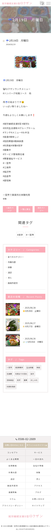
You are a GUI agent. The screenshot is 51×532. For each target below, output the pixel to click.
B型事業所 (19, 367)
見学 (18, 380)
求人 (10, 277)
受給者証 (10, 380)
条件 (32, 374)
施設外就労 (13, 283)
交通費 (9, 374)
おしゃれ (34, 380)
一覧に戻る (25, 209)
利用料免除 (11, 386)
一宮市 (9, 367)
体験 (5, 198)
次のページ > (41, 209)
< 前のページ (9, 209)
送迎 (10, 272)
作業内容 (12, 262)
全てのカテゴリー (16, 256)
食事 (25, 380)
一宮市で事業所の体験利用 (16, 194)
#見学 (20, 234)
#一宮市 (30, 234)
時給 (38, 367)
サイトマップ (38, 505)
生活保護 (29, 367)
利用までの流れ (21, 374)
